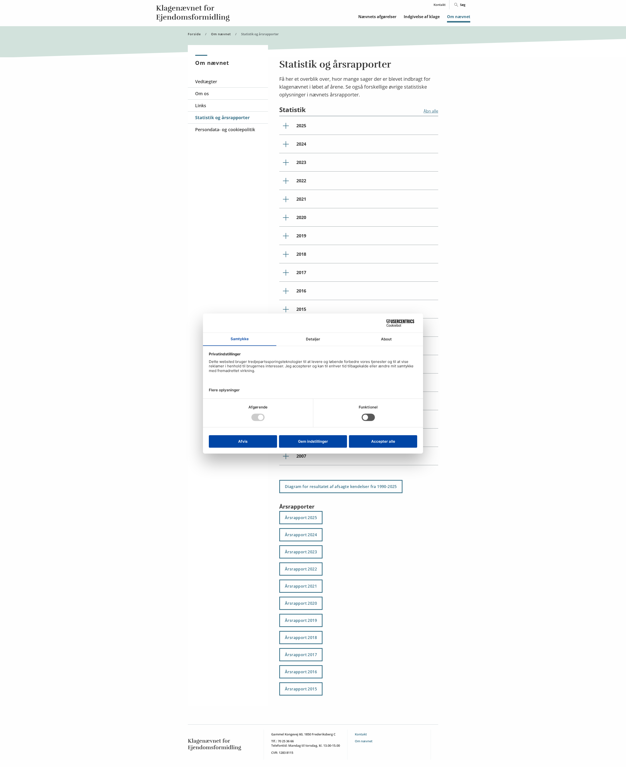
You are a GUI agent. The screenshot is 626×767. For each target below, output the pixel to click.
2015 (301, 309)
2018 (301, 254)
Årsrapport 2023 (301, 552)
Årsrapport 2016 (301, 671)
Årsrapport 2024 (301, 534)
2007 (301, 456)
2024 (301, 144)
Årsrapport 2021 (301, 586)
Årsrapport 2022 (301, 569)
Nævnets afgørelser (377, 16)
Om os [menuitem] (202, 93)
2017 (301, 272)
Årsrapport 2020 (301, 603)
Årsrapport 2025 (301, 517)
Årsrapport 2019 (301, 620)
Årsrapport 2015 (301, 689)
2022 (301, 181)
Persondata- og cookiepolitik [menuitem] (225, 129)
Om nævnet (458, 16)
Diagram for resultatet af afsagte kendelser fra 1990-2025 (341, 486)
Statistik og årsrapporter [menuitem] (222, 117)
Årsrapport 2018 (301, 637)
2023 (301, 162)
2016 (301, 291)
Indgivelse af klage (422, 16)
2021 (301, 199)
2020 (301, 217)
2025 (301, 125)
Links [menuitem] (200, 105)
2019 (301, 236)
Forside (194, 34)
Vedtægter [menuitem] (206, 81)
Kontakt (440, 4)
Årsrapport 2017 (301, 654)
